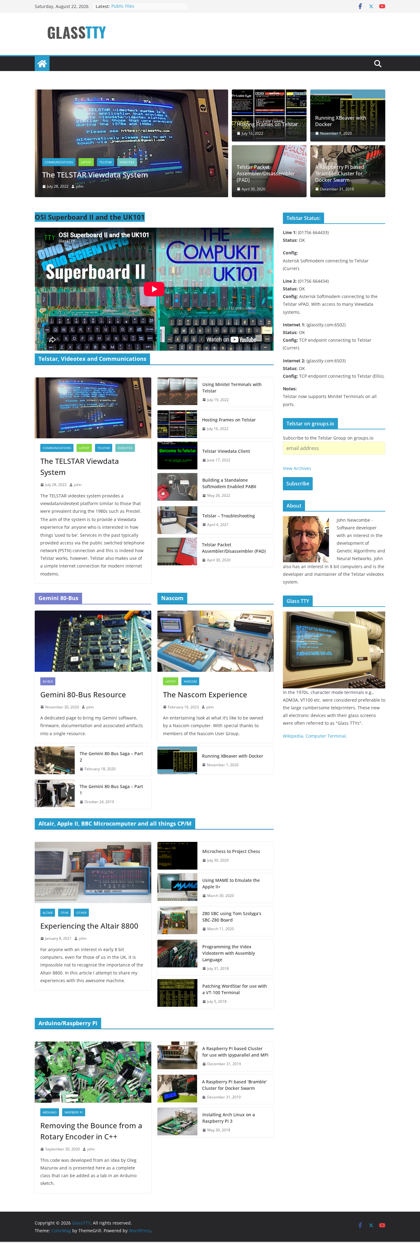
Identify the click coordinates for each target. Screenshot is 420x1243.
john (79, 186)
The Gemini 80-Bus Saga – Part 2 (111, 757)
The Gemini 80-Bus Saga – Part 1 (111, 789)
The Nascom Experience (205, 694)
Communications (59, 162)
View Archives (297, 468)
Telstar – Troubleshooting (228, 516)
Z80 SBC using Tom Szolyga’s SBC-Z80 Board (231, 916)
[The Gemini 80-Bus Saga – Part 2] (55, 761)
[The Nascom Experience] (215, 641)
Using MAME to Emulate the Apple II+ (231, 883)
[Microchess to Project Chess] (177, 856)
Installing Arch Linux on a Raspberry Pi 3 (228, 1118)
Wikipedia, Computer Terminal (314, 736)
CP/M (64, 912)
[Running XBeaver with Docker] (177, 760)
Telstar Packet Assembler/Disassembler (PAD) (266, 173)
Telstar (105, 162)
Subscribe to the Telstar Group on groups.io (328, 438)
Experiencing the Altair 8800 (89, 926)
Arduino (50, 1112)
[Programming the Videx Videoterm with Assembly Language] (177, 958)
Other (81, 912)
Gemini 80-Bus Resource (83, 694)
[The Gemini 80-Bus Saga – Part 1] (55, 794)
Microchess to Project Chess (231, 851)
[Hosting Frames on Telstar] (269, 115)
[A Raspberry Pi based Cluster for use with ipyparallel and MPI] (177, 1056)
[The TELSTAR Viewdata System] (131, 93)
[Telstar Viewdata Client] (177, 455)
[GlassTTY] (42, 63)
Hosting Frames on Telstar (267, 124)
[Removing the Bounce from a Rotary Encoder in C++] (93, 1072)
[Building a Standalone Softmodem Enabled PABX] (177, 488)
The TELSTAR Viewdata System (95, 174)
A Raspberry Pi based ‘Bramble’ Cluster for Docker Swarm (339, 173)
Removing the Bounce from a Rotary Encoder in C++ (91, 1130)
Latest (86, 162)
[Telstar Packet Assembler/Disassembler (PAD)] (177, 552)
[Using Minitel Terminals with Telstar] (177, 392)
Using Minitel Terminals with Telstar (232, 387)
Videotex (127, 162)
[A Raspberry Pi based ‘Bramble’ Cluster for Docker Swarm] (177, 1089)
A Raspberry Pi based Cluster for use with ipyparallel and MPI (235, 1052)
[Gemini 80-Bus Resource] (93, 641)
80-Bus (48, 681)
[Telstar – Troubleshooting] (177, 520)
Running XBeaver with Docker (340, 121)
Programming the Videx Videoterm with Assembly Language (228, 953)
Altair (48, 912)
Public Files (122, 6)
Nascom (190, 681)
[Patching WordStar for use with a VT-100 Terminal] (177, 994)
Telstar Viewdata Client (226, 451)
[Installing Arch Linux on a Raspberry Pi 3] (177, 1122)
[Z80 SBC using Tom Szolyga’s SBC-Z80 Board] (177, 921)
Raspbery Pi (74, 1112)
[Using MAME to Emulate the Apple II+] (177, 888)
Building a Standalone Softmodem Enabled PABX (229, 483)
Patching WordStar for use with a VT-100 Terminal (234, 989)
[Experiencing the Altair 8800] (93, 872)
